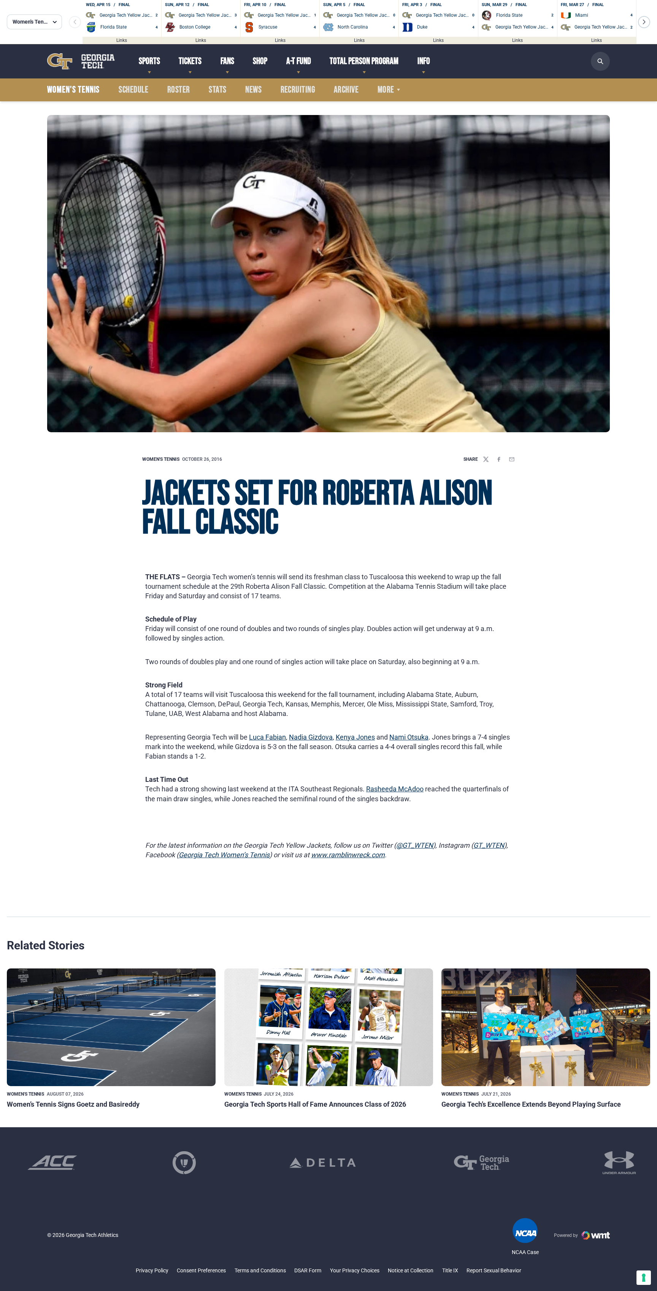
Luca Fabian (267, 737)
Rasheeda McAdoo (395, 789)
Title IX (450, 1270)
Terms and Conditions (260, 1270)
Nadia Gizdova (311, 737)
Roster (178, 89)
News (253, 89)
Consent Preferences (201, 1270)
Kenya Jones (355, 737)
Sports (149, 61)
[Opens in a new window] (52, 1162)
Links (121, 40)
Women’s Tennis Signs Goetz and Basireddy (73, 1104)
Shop (260, 61)
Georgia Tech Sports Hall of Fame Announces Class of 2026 (315, 1104)
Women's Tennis (160, 459)
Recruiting (298, 89)
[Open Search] (600, 61)
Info (423, 61)
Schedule (133, 89)
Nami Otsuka (408, 737)
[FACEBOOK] (499, 459)
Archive (346, 89)
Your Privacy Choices (354, 1270)
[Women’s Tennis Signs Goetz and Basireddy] (111, 1027)
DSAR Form (307, 1270)
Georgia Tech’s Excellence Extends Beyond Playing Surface (531, 1104)
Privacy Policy (152, 1270)
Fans (227, 61)
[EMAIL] (512, 459)
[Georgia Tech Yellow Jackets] (81, 61)
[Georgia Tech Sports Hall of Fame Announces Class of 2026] (328, 1027)
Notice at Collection (410, 1270)
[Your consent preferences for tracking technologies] (643, 1277)
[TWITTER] (486, 459)
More (386, 89)
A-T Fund (298, 61)
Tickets (190, 61)
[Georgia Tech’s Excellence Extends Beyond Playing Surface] (545, 1027)
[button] (644, 22)
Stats (217, 89)
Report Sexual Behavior (494, 1270)
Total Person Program (364, 61)
